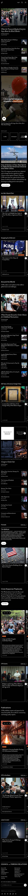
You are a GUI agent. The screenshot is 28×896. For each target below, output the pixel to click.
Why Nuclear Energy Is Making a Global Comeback (9, 40)
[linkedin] (5, 894)
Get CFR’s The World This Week (8, 881)
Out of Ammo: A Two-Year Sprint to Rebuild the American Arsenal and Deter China (13, 167)
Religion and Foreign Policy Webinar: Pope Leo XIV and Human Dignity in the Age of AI (12, 685)
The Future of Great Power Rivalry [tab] (20, 433)
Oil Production (14, 136)
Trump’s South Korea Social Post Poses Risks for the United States (10, 49)
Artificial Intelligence (23, 137)
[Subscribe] (25, 885)
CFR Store (17, 872)
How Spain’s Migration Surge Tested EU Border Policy (10, 336)
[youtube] (8, 894)
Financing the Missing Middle (10, 749)
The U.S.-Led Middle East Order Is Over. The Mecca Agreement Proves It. (12, 215)
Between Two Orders (6, 488)
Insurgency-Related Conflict (11, 639)
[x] (16, 894)
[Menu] (24, 2)
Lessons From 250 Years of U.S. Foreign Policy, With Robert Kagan (11, 404)
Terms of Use (17, 876)
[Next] (26, 137)
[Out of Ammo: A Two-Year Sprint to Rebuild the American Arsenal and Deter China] (14, 154)
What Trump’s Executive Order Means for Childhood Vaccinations (14, 316)
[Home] (2, 2)
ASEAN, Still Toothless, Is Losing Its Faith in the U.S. (10, 372)
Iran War (5, 136)
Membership (17, 868)
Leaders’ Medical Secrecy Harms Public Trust (9, 355)
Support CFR (4, 869)
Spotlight (4, 131)
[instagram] (10, 894)
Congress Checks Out (8, 462)
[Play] (4, 119)
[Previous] (7, 613)
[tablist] (14, 433)
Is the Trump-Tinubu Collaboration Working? (7, 327)
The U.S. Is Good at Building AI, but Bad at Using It (12, 566)
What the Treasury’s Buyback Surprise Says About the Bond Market (13, 30)
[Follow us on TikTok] (13, 894)
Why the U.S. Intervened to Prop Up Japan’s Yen (10, 364)
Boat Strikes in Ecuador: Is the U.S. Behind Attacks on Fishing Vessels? (9, 68)
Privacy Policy (4, 876)
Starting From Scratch (6, 505)
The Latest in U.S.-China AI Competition (10, 258)
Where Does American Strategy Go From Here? (10, 472)
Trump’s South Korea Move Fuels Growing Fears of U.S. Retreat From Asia (9, 59)
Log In (17, 2)
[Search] (21, 2)
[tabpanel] (14, 479)
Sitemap (3, 878)
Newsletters (17, 871)
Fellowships (17, 869)
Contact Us (3, 874)
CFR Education (4, 872)
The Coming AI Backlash (7, 480)
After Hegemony (5, 496)
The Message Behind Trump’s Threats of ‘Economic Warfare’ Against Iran (12, 796)
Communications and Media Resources (19, 874)
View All (23, 524)
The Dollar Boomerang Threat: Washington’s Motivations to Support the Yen (10, 346)
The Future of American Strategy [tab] (7, 433)
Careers (3, 871)
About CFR (3, 868)
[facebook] (2, 894)
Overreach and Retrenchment (8, 513)
